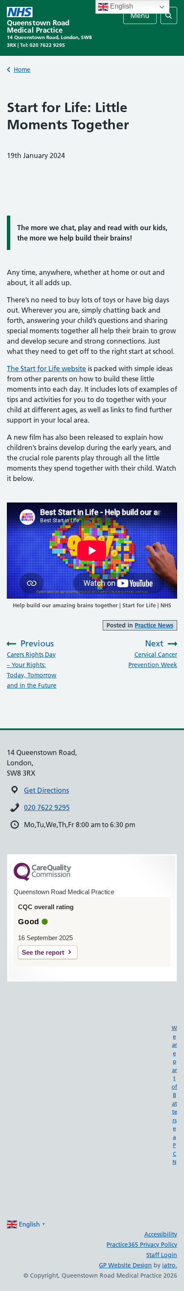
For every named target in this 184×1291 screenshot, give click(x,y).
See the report (43, 952)
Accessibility (160, 1234)
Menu (140, 15)
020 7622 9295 (47, 807)
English (120, 6)
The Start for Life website (46, 368)
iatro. (169, 1265)
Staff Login (161, 1255)
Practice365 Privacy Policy (142, 1244)
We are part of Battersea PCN (174, 1094)
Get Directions (46, 790)
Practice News (154, 625)
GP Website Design (125, 1265)
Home (22, 69)
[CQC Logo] (42, 878)
